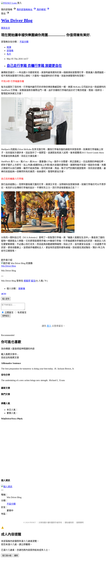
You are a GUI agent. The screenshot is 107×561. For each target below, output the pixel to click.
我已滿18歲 (6, 555)
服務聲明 (80, 522)
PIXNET (33, 522)
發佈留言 (5, 316)
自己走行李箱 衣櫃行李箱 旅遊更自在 (34, 65)
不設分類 (24, 42)
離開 (16, 555)
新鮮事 (21, 288)
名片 (9, 54)
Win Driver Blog (16, 20)
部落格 (10, 50)
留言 (33, 281)
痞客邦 (27, 281)
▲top (3, 293)
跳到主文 (5, 28)
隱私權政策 (69, 522)
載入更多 (5, 299)
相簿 (9, 47)
